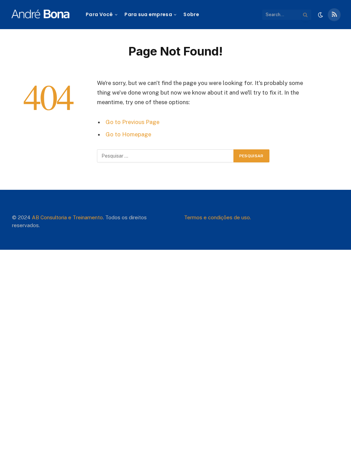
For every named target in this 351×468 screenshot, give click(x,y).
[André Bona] (40, 14)
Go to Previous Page (132, 122)
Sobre (191, 14)
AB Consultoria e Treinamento (67, 217)
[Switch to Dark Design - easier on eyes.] (320, 14)
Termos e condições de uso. (217, 217)
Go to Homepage (128, 134)
